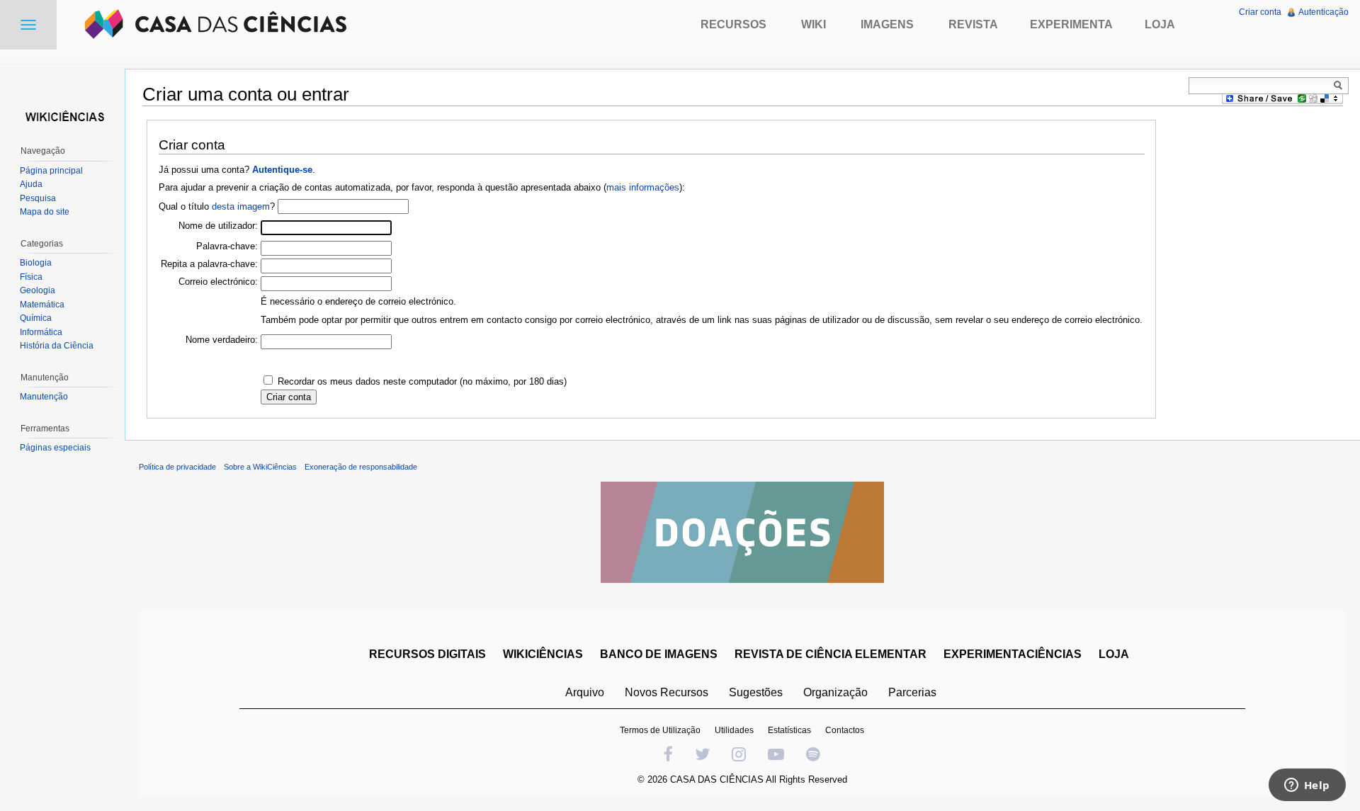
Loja (1160, 24)
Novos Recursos (666, 692)
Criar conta (1260, 12)
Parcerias (912, 692)
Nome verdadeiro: (222, 339)
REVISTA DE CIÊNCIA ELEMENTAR (830, 654)
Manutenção (44, 397)
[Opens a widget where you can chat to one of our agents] (1307, 786)
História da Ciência (57, 346)
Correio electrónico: (218, 281)
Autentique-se (282, 169)
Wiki (813, 24)
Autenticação (1323, 12)
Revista (973, 24)
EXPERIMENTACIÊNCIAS (1013, 654)
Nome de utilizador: (218, 225)
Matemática (42, 305)
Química (36, 318)
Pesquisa (38, 198)
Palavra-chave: (227, 246)
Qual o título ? (217, 206)
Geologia (37, 290)
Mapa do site (44, 212)
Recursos (733, 24)
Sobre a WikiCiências (260, 467)
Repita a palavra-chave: (209, 264)
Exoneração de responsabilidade (361, 467)
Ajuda (31, 184)
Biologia (36, 263)
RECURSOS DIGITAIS (427, 654)
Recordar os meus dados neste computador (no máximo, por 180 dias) (422, 381)
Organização (835, 692)
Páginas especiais (55, 448)
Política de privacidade (177, 467)
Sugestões (756, 692)
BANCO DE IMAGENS (659, 654)
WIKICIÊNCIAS (543, 654)
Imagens (887, 24)
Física (31, 277)
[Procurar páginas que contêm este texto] (1340, 85)
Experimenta (1071, 24)
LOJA (1114, 654)
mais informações (642, 187)
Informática (41, 332)
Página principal (51, 171)
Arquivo (584, 692)
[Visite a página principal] (62, 115)
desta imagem (241, 206)
